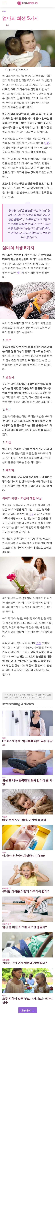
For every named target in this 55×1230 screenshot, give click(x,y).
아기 (4, 995)
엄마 (18, 272)
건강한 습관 (6, 924)
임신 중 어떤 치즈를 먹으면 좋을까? (24, 927)
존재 (38, 642)
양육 (4, 11)
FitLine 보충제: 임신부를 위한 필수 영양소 (27, 742)
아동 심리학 (6, 888)
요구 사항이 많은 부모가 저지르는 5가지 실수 (27, 1000)
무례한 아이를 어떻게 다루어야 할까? (25, 891)
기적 (31, 513)
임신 (4, 738)
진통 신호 (5, 960)
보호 (46, 143)
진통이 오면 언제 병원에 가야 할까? (24, 962)
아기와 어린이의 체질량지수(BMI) (23, 855)
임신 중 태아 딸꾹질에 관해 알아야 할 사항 (27, 782)
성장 (4, 852)
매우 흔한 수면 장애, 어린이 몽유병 (24, 819)
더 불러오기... (28, 1010)
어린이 (4, 817)
